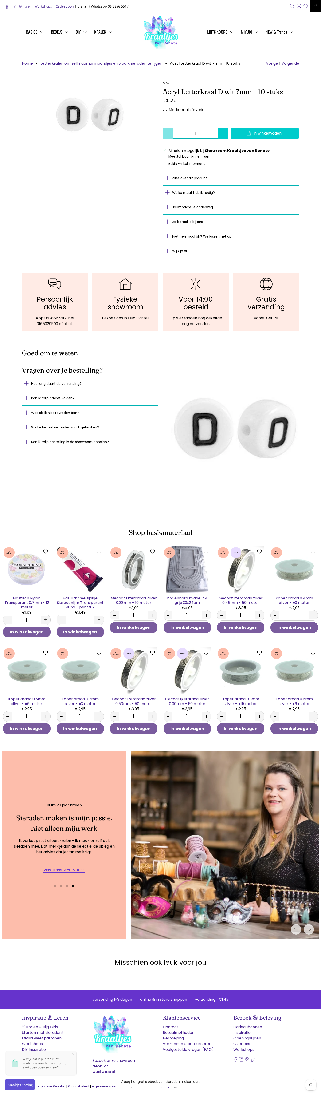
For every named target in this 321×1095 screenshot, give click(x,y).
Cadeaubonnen (247, 1027)
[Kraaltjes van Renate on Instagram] (15, 8)
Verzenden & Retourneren (187, 1044)
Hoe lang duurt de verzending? (56, 383)
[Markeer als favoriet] (45, 551)
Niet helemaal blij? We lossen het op (201, 236)
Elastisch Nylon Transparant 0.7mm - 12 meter (26, 602)
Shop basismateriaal (160, 532)
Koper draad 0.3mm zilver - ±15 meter (240, 701)
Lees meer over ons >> (64, 869)
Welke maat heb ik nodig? (193, 192)
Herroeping (173, 1038)
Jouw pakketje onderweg (192, 207)
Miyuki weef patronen (42, 1038)
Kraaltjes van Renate (47, 1086)
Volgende (290, 63)
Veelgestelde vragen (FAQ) (188, 1049)
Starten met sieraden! (42, 1032)
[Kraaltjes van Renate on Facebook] (8, 8)
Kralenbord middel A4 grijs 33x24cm (187, 600)
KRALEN (100, 32)
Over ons (241, 1044)
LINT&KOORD (217, 32)
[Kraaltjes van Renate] (160, 31)
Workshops (43, 6)
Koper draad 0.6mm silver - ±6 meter (294, 701)
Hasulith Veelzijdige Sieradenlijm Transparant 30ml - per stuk (80, 602)
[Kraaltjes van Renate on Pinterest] (21, 8)
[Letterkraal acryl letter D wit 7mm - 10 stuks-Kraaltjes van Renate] (90, 115)
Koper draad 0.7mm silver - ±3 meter (80, 701)
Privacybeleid (78, 1086)
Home (27, 63)
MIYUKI (246, 32)
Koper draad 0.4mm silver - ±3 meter (294, 600)
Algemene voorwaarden (111, 1086)
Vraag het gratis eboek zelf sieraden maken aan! (160, 1081)
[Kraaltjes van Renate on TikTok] (28, 8)
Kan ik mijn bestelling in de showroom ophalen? (70, 442)
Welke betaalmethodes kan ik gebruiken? (65, 427)
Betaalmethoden (178, 1032)
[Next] (309, 929)
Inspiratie (242, 1032)
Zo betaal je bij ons (187, 221)
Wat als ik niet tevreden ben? (55, 412)
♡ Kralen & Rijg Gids (40, 1027)
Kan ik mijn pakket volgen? (52, 398)
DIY (78, 32)
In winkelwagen (27, 632)
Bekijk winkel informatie (186, 164)
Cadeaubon (65, 6)
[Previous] (296, 929)
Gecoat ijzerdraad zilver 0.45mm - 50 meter (241, 600)
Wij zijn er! (180, 251)
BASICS (32, 32)
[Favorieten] (305, 6)
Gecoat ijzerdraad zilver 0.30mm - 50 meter (187, 701)
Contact (170, 1027)
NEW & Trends (276, 32)
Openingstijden (247, 1038)
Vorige (272, 63)
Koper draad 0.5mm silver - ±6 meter (26, 701)
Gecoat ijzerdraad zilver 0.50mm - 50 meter (134, 701)
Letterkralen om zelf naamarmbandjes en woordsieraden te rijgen (101, 63)
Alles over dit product (189, 178)
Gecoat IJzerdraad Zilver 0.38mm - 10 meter (134, 600)
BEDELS (56, 32)
